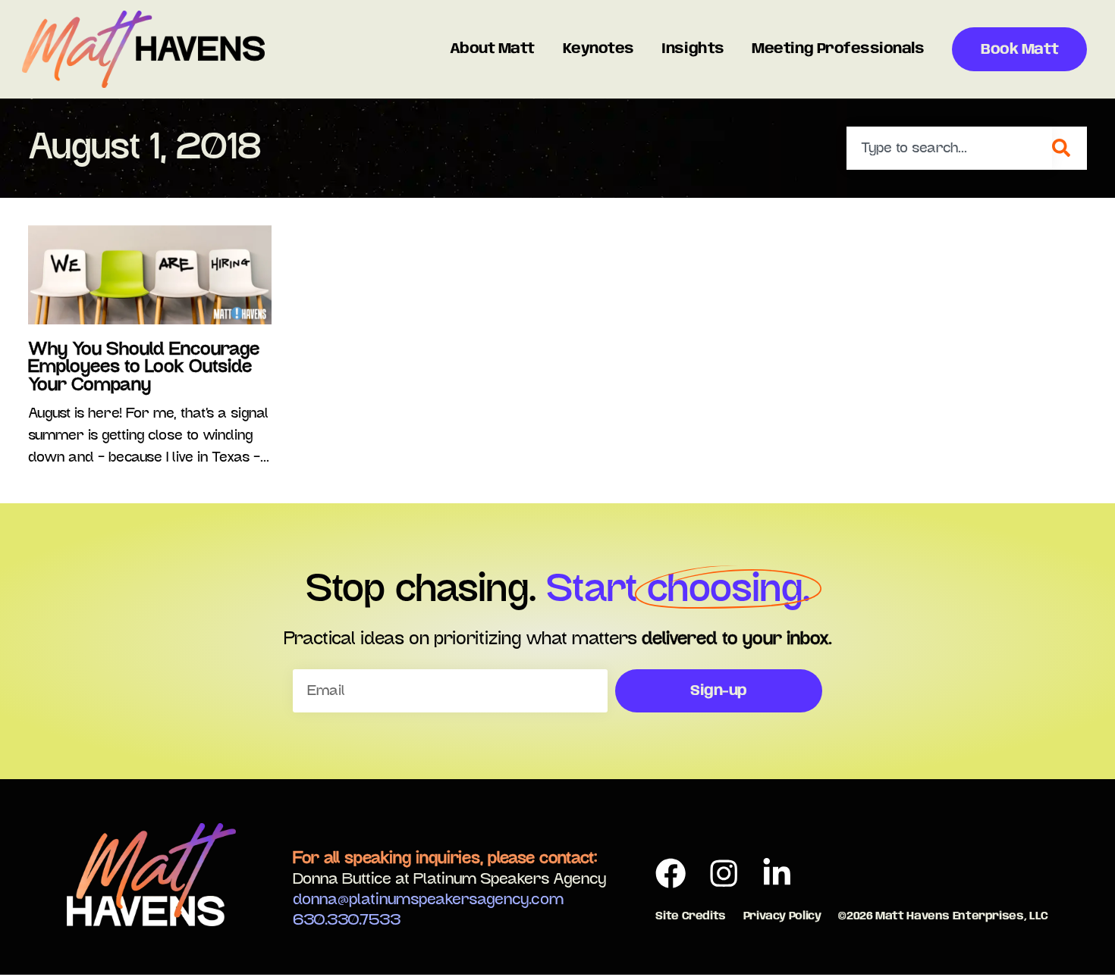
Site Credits (690, 916)
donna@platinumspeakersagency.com (428, 899)
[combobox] (949, 148)
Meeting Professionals (838, 49)
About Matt (492, 49)
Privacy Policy (782, 916)
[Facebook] (671, 873)
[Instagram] (724, 873)
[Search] (1069, 148)
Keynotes (598, 49)
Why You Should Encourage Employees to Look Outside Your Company (143, 367)
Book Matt (1019, 50)
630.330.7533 (346, 920)
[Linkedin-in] (776, 873)
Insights (692, 49)
